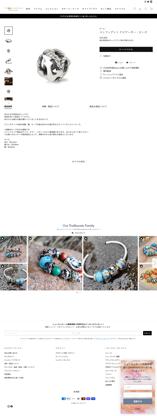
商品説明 (8, 106)
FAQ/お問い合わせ (10, 353)
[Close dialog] (152, 363)
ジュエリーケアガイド (12, 360)
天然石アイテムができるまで (115, 367)
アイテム (38, 8)
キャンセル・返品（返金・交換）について (19, 367)
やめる (138, 408)
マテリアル (120, 8)
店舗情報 (108, 385)
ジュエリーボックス (63, 360)
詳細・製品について (50, 106)
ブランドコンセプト (112, 360)
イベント (108, 374)
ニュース (108, 353)
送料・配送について (11, 363)
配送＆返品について (98, 106)
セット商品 (106, 8)
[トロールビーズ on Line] (151, 1)
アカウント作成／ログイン (65, 353)
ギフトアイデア (89, 8)
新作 (28, 8)
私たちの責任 (110, 381)
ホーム (102, 28)
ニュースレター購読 (112, 356)
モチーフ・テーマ (70, 8)
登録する (147, 333)
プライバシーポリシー (103, 338)
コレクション (51, 8)
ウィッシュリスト (62, 356)
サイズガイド (9, 356)
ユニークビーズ (110, 370)
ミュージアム (110, 377)
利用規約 (7, 374)
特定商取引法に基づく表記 (13, 377)
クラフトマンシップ (112, 363)
